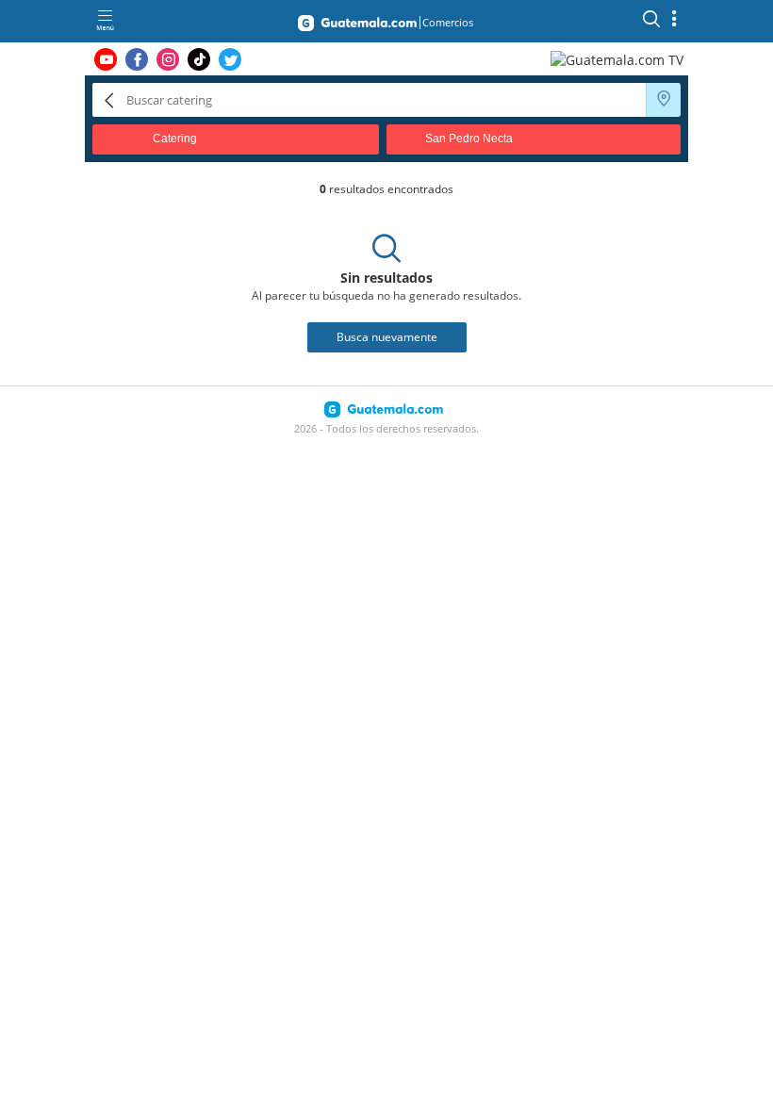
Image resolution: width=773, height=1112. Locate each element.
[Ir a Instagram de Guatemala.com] (167, 59)
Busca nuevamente (387, 337)
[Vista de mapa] (664, 100)
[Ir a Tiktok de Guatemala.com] (199, 59)
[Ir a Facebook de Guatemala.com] (136, 59)
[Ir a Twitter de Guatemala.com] (230, 59)
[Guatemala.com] (357, 26)
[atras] (109, 99)
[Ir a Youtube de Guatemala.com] (105, 59)
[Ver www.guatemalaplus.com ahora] (619, 59)
